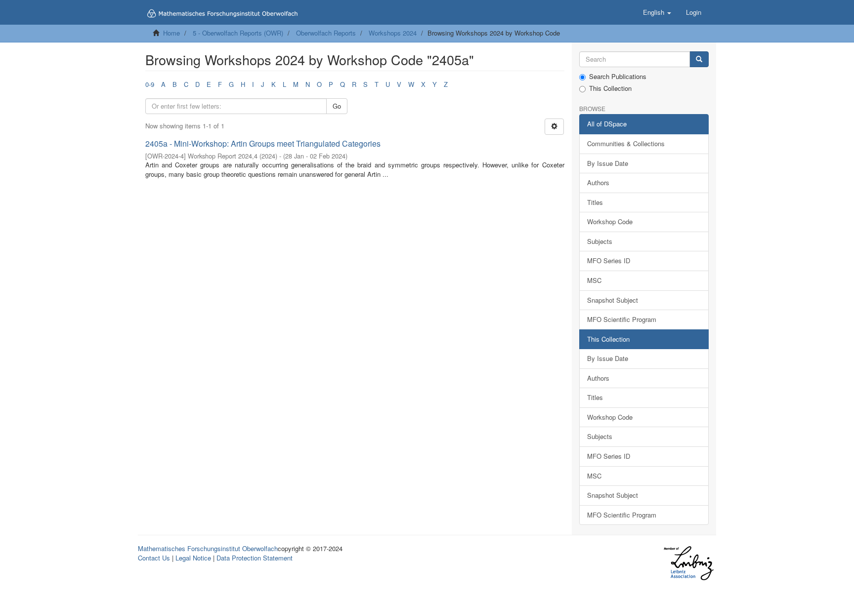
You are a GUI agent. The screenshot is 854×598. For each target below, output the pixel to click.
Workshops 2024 (393, 33)
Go (337, 106)
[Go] (699, 59)
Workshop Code (610, 221)
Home (171, 33)
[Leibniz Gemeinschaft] (688, 563)
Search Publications (617, 76)
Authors (598, 182)
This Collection (610, 88)
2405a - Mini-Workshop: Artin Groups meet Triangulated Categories (263, 143)
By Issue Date (607, 163)
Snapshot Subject (612, 300)
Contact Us (154, 557)
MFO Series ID (608, 260)
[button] (657, 12)
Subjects (599, 241)
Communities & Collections (626, 143)
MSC (594, 280)
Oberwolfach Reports (326, 33)
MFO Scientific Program (621, 319)
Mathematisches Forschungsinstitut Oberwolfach (208, 548)
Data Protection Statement (254, 557)
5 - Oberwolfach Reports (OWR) (238, 33)
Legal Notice (193, 557)
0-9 (149, 84)
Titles (595, 202)
